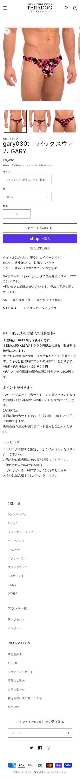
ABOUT (13, 663)
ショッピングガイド (20, 671)
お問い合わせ (16, 689)
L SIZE (12, 584)
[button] (5, 8)
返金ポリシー (41, 772)
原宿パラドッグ (61, 772)
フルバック (15, 549)
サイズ (7, 171)
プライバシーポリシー (23, 772)
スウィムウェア (18, 567)
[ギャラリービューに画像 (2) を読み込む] (40, 121)
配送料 (15, 165)
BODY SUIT (15, 575)
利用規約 (13, 706)
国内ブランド (16, 619)
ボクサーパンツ (18, 558)
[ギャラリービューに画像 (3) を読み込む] (64, 121)
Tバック (13, 523)
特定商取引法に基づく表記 (25, 698)
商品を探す (15, 654)
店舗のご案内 (16, 680)
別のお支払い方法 (40, 248)
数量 (5, 206)
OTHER (12, 593)
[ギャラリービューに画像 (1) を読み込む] (15, 121)
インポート (15, 628)
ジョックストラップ (20, 532)
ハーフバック (16, 540)
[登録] (67, 733)
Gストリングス (17, 514)
